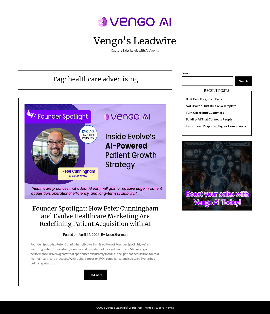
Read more (95, 274)
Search (186, 73)
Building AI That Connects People (209, 119)
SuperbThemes (165, 307)
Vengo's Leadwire (135, 41)
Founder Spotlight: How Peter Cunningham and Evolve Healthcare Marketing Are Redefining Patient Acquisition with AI (95, 216)
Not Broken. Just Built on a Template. (211, 106)
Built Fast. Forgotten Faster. (205, 99)
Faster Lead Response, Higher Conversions (216, 126)
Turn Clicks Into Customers (205, 112)
